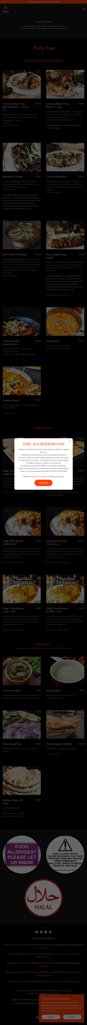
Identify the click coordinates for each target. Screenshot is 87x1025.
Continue (43, 483)
